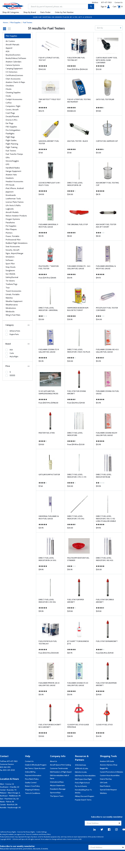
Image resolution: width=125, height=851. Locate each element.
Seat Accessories (13, 246)
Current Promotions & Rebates (111, 772)
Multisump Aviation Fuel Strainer (78, 559)
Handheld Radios (13, 168)
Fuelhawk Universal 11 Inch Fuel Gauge (48, 225)
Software (9, 260)
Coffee (9, 103)
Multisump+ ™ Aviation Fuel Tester (49, 267)
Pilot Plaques (11, 229)
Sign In (103, 6)
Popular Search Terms (83, 800)
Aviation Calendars (13, 62)
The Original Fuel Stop (77, 224)
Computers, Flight (13, 106)
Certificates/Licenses (14, 75)
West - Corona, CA (7, 784)
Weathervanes (12, 305)
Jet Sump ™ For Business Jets (78, 642)
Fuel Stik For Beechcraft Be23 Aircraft (50, 726)
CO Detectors (11, 72)
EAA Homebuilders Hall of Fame (59, 776)
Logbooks (10, 209)
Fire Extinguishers (13, 130)
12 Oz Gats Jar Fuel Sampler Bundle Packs (48, 392)
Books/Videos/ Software (16, 58)
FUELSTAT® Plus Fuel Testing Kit (48, 642)
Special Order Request (108, 790)
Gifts (8, 157)
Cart (118, 6)
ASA (7, 51)
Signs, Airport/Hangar (14, 253)
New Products (105, 786)
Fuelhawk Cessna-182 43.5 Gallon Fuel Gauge (107, 350)
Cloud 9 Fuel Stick (104, 725)
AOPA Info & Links (81, 768)
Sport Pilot (10, 263)
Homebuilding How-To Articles (83, 791)
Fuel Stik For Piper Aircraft (75, 600)
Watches (9, 298)
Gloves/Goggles (12, 161)
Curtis (12, 353)
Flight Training (11, 147)
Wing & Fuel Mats (13, 315)
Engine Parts (14, 334)
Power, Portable (12, 236)
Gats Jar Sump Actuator (49, 474)
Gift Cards (103, 782)
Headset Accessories (14, 181)
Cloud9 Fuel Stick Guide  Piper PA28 (78, 726)
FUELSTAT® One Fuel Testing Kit (76, 59)
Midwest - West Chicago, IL (10, 793)
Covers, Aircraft (12, 109)
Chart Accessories (13, 79)
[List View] (9, 28)
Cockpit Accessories (14, 99)
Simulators (10, 257)
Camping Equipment (14, 68)
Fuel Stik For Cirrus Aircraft (105, 600)
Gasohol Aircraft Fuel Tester (49, 142)
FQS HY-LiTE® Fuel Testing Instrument (79, 100)
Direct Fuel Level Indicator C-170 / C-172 (76, 475)
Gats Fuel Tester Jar (105, 99)
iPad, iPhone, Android (15, 188)
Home (5, 22)
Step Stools (11, 267)
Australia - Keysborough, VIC (10, 807)
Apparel (9, 48)
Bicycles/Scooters (13, 55)
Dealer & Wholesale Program (36, 765)
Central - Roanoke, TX (8, 790)
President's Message (57, 789)
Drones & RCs (11, 120)
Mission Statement (57, 785)
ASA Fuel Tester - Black (77, 141)
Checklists (10, 85)
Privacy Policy (46, 834)
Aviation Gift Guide (107, 761)
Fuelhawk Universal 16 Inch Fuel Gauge (106, 267)
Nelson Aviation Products (16, 216)
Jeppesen (10, 192)
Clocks (8, 96)
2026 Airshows (80, 765)
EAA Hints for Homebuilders (85, 775)
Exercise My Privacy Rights (26, 832)
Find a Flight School (82, 783)
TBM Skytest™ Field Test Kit (50, 100)
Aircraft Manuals (12, 44)
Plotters (9, 233)
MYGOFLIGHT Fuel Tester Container (107, 309)
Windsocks (10, 311)
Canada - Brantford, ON (8, 804)
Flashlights (10, 133)
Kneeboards (11, 195)
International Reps (57, 782)
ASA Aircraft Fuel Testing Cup (107, 184)
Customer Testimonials (59, 768)
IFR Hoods (10, 185)
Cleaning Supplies (13, 92)
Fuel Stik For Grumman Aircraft (106, 684)
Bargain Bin (104, 768)
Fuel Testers (27, 22)
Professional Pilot (13, 239)
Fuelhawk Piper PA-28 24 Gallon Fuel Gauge (49, 684)
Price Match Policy (32, 779)
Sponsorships (55, 792)
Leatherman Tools (13, 198)
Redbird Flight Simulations (16, 243)
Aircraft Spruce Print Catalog (60, 765)
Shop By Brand (29, 12)
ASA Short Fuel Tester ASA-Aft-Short (106, 225)
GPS (7, 164)
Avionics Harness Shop (108, 765)
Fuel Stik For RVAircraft (107, 641)
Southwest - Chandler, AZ (9, 787)
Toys (8, 287)
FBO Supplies (11, 127)
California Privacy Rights (8, 832)
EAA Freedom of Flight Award (60, 772)
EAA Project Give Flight (83, 779)
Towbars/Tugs (11, 284)
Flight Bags (10, 137)
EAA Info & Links (81, 772)
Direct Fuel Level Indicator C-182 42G (104, 559)
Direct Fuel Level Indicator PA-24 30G (47, 559)
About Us (53, 761)
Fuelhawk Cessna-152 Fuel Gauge (107, 392)
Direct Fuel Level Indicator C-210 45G (47, 600)
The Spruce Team (56, 796)
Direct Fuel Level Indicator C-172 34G (75, 517)
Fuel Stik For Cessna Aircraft (76, 392)
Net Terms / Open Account (35, 768)
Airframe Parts (15, 331)
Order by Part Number (64, 12)
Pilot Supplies (15, 22)
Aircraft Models (12, 212)
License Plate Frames (15, 202)
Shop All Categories (10, 12)
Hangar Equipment (13, 171)
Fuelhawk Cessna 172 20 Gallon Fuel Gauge (77, 684)
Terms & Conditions (32, 793)
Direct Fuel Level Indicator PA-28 (75, 184)
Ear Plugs (9, 123)
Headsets (10, 178)
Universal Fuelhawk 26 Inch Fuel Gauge (49, 517)
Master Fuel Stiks (47, 433)
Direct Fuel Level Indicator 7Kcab (103, 475)
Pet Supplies (11, 226)
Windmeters (11, 308)
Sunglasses (10, 270)
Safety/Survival (12, 277)
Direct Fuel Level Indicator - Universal (48, 309)
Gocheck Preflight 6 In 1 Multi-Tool (49, 184)
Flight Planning (12, 144)
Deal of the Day (106, 779)
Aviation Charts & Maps (15, 82)
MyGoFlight (14, 356)
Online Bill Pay (30, 772)
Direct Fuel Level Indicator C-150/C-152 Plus (78, 350)
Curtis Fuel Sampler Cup (107, 141)
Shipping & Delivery (32, 790)
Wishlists (95, 2)
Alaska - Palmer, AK (7, 802)
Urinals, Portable (13, 294)
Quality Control (30, 782)
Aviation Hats (11, 174)
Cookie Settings (41, 832)
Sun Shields (10, 274)
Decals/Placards (12, 116)
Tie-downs (10, 281)
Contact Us (119, 2)
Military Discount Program (84, 796)
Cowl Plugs (10, 113)
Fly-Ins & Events (81, 786)
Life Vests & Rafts (13, 205)
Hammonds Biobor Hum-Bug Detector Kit (78, 309)
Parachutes (10, 222)
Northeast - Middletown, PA (10, 796)
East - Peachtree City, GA (9, 799)
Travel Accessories (13, 291)
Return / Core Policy (32, 786)
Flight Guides (11, 140)
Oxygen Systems (13, 219)
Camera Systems (13, 65)
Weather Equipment (14, 301)
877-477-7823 (106, 2)
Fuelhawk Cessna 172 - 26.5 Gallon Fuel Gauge (78, 267)
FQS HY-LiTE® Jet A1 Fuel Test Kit (49, 59)
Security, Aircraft (12, 250)
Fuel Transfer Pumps (14, 154)
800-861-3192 (5, 767)
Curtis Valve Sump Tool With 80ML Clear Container (106, 60)
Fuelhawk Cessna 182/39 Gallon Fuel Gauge (106, 434)
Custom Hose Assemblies (110, 775)
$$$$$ (12, 375)
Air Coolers (10, 41)
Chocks (8, 89)
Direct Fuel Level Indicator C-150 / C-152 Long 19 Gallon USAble (106, 518)
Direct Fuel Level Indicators (75, 434)
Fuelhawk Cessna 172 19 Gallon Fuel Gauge (49, 350)
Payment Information (33, 775)
